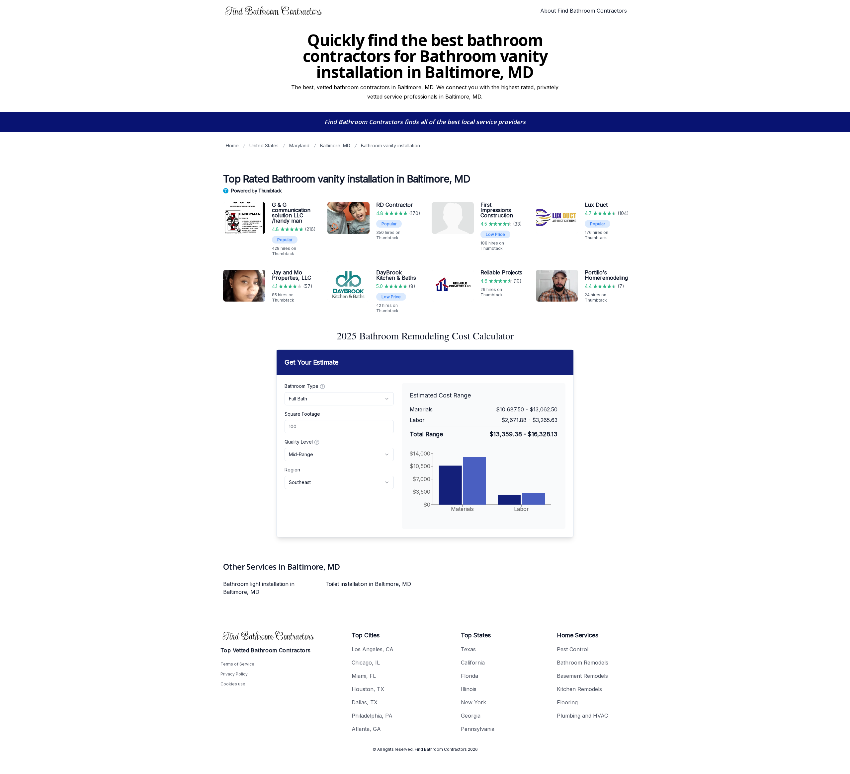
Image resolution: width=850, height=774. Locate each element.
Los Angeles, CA (372, 649)
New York (473, 702)
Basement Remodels (582, 675)
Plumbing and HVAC (582, 715)
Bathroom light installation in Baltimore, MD (259, 588)
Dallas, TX (365, 702)
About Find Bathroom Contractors (583, 10)
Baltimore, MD (335, 145)
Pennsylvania (477, 729)
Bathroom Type (301, 386)
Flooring (567, 702)
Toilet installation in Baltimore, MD (368, 584)
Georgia (470, 715)
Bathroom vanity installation (390, 145)
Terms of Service (237, 664)
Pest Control (572, 649)
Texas (468, 649)
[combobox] (339, 398)
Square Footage (302, 414)
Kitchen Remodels (579, 689)
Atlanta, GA (366, 729)
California (473, 662)
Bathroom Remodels (582, 662)
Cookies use (232, 683)
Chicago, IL (366, 662)
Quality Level (299, 442)
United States (264, 145)
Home (232, 145)
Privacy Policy (234, 673)
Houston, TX (368, 689)
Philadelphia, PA (372, 715)
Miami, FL (364, 675)
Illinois (468, 689)
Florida (469, 675)
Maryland (299, 145)
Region (292, 469)
